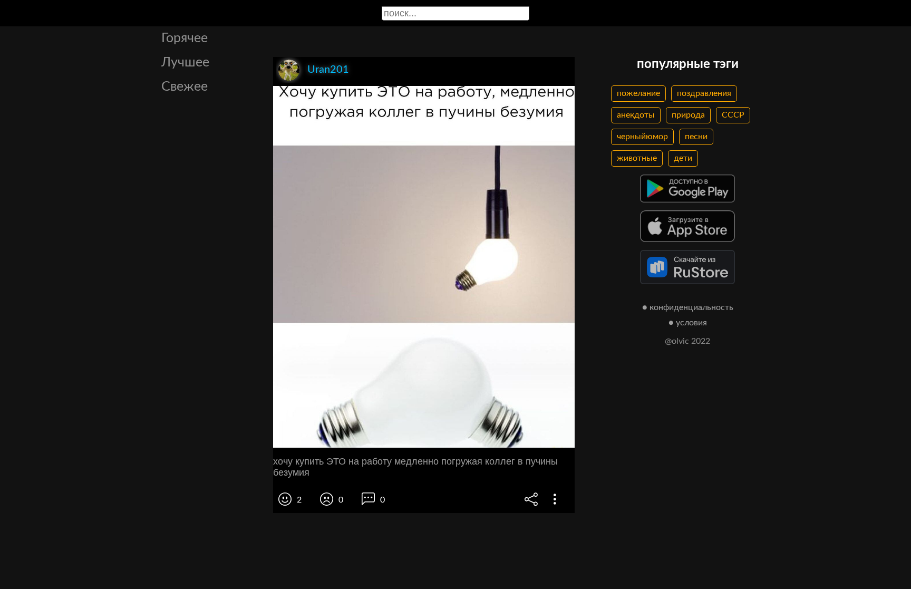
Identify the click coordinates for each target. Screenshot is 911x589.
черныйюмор (642, 136)
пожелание (638, 93)
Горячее (184, 38)
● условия (687, 322)
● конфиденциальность (687, 307)
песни (696, 136)
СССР (733, 115)
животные (637, 158)
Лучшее (185, 62)
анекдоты (636, 115)
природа (688, 115)
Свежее (184, 86)
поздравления (704, 93)
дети (683, 158)
